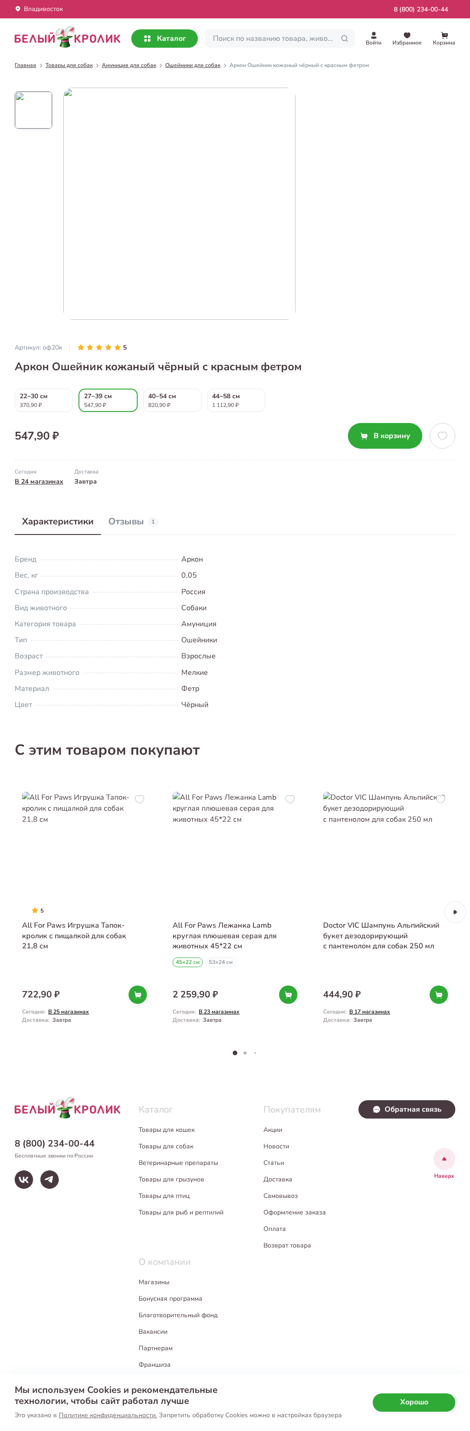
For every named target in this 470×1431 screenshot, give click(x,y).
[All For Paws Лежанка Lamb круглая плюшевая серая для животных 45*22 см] (235, 912)
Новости (276, 1146)
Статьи (273, 1162)
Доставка (277, 1179)
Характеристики (58, 521)
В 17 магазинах (369, 1011)
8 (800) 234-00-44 (421, 9)
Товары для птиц (164, 1196)
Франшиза (155, 1364)
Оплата (274, 1229)
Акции (272, 1129)
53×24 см (221, 962)
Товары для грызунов (171, 1179)
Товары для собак (166, 1146)
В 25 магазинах (68, 1011)
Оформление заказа (294, 1212)
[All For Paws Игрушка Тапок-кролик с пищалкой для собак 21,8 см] (84, 912)
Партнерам (156, 1348)
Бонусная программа (170, 1298)
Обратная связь (413, 1109)
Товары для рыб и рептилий (181, 1212)
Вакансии (153, 1331)
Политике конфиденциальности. (108, 1415)
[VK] (24, 1179)
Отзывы (131, 521)
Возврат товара (287, 1245)
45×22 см (188, 962)
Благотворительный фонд (178, 1315)
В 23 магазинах (219, 1011)
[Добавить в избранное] (442, 436)
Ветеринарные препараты (178, 1162)
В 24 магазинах (39, 481)
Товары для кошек (167, 1129)
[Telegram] (49, 1179)
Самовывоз (280, 1196)
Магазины (154, 1282)
